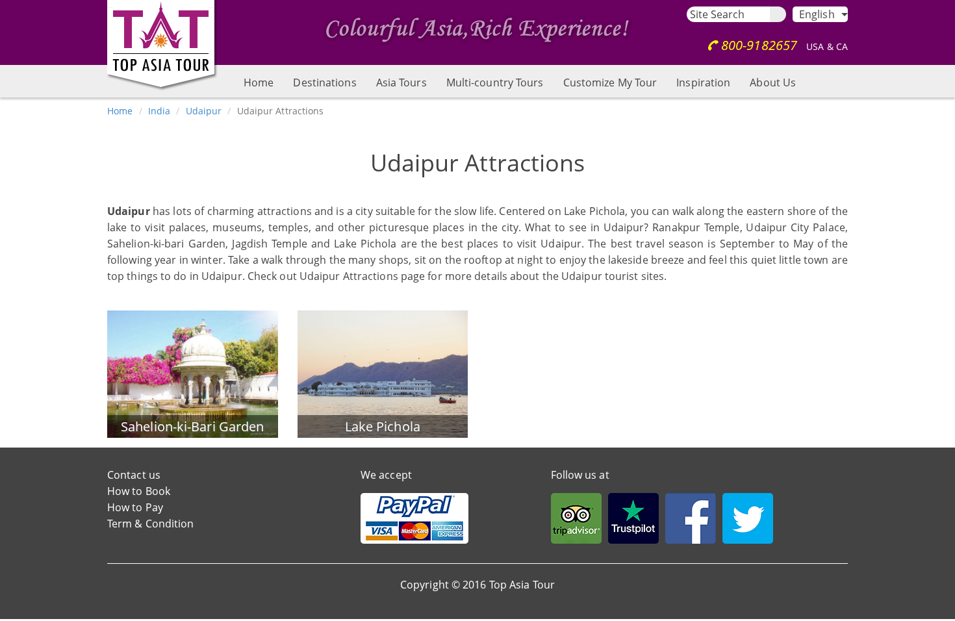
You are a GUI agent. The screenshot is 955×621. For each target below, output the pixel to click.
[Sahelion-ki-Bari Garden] (192, 373)
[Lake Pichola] (383, 373)
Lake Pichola (382, 426)
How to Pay (135, 507)
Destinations (324, 82)
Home (259, 82)
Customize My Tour (610, 82)
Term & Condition (150, 523)
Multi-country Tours (495, 82)
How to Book (138, 491)
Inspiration (703, 82)
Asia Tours (401, 82)
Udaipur (204, 111)
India (159, 111)
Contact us (133, 475)
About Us (773, 82)
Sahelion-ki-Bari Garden (192, 426)
